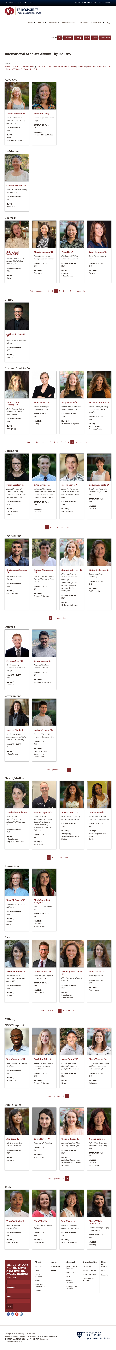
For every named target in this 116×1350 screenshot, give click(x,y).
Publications (70, 1272)
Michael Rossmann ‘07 (15, 334)
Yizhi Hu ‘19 (67, 251)
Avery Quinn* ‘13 (69, 1059)
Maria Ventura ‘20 (97, 1059)
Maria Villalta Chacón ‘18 (96, 1222)
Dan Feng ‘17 (12, 1138)
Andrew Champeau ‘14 (43, 570)
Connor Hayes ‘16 (42, 971)
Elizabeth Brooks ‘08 (16, 812)
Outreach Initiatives (38, 1275)
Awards (37, 1280)
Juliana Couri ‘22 (69, 812)
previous (39, 291)
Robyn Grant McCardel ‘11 (12, 252)
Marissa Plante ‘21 (15, 730)
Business (26, 66)
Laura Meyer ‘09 (42, 1138)
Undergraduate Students (71, 1287)
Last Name (11, 1287)
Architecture (17, 66)
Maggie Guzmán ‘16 (43, 251)
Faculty (68, 1276)
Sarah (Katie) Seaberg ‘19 (12, 403)
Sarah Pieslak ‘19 (42, 1059)
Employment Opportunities (40, 1286)
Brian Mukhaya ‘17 (15, 1059)
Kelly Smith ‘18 (41, 402)
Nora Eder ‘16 (40, 1221)
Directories (55, 1266)
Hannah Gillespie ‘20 (71, 569)
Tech (35, 69)
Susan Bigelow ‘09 (15, 484)
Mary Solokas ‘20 (69, 402)
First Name (11, 1278)
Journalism (102, 66)
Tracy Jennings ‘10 (98, 251)
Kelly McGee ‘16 (97, 971)
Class (95, 38)
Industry (78, 38)
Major (87, 38)
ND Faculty (87, 1266)
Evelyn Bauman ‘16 (15, 113)
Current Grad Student (43, 66)
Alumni (53, 1270)
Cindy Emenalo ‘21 (98, 812)
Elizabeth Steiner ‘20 (99, 402)
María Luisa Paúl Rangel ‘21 (42, 901)
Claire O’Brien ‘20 (70, 1138)
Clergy (32, 66)
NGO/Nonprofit (17, 69)
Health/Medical (92, 66)
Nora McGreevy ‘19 (15, 900)
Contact (38, 1270)
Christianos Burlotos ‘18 (16, 570)
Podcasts (104, 1275)
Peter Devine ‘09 (42, 484)
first (31, 291)
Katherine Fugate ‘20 (99, 484)
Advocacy (8, 66)
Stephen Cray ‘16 (14, 660)
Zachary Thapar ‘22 (43, 730)
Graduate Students (69, 1281)
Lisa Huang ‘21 (68, 1221)
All (59, 38)
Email (9, 1296)
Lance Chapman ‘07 (43, 812)
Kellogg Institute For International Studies (20, 1336)
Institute (38, 1266)
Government (81, 66)
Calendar (84, 23)
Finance (73, 66)
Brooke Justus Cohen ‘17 (71, 972)
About (31, 23)
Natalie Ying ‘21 (97, 1138)
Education (56, 66)
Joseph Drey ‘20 (69, 484)
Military (8, 69)
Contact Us (44, 1339)
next (79, 291)
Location (68, 38)
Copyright (8, 1334)
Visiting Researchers (90, 1270)
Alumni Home (105, 38)
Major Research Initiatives (71, 1267)
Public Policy (28, 69)
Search (108, 23)
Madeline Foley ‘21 (43, 113)
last (84, 291)
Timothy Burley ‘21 (15, 1221)
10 (76, 442)
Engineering (65, 66)
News (103, 1271)
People (41, 23)
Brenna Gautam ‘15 (15, 971)
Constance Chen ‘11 (16, 185)
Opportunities (68, 23)
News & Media (97, 23)
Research (53, 23)
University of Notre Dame (26, 1334)
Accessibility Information (13, 1342)
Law (109, 66)
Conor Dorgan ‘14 (42, 660)
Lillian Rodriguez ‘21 (99, 569)
